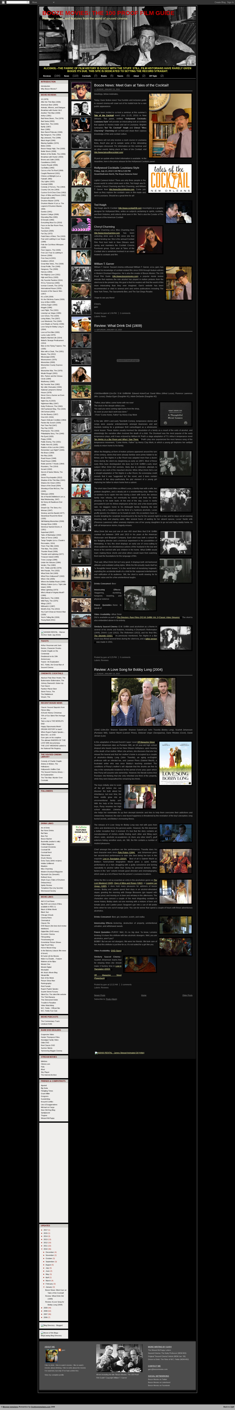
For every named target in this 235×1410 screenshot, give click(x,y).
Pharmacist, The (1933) (50, 431)
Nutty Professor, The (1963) (52, 406)
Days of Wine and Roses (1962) (53, 195)
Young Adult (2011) (48, 620)
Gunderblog (45, 1099)
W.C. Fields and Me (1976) (51, 568)
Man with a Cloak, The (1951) (52, 351)
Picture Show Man (48, 981)
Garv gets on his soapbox (51, 737)
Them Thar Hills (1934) (50, 546)
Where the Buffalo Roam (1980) (53, 582)
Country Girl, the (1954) (50, 190)
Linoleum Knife (46, 1024)
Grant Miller (45, 1094)
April (47, 1277)
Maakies (44, 866)
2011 (46, 1246)
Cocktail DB (45, 850)
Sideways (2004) (47, 494)
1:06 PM (113, 313)
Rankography (46, 983)
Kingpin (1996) (46, 307)
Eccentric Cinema (48, 934)
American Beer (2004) (49, 105)
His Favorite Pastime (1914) (52, 280)
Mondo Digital (46, 967)
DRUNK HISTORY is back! (51, 729)
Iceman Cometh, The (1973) (52, 286)
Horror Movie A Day (48, 948)
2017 (46, 1230)
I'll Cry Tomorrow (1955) (50, 283)
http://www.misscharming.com (107, 233)
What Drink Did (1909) (49, 573)
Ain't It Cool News (48, 901)
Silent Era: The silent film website (53, 994)
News (66, 76)
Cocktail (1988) (47, 184)
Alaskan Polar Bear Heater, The (53, 678)
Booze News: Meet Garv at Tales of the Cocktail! (131, 85)
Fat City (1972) (47, 233)
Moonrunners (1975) (49, 360)
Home (143, 995)
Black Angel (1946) (48, 140)
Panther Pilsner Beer (49, 689)
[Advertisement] (81, 677)
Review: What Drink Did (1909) (118, 326)
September (50, 1262)
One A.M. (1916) (47, 417)
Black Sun (45, 912)
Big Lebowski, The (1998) (51, 138)
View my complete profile (54, 1375)
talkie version (151, 639)
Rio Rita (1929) (47, 456)
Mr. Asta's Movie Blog (49, 972)
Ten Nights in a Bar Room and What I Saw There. (116, 439)
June (48, 1271)
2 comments (125, 313)
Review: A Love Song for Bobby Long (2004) (128, 670)
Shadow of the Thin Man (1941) (53, 480)
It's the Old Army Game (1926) (53, 299)
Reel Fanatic (46, 986)
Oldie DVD (45, 1043)
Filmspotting (45, 937)
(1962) (128, 883)
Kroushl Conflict (47, 1102)
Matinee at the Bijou (48, 961)
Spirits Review (46, 885)
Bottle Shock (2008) (48, 151)
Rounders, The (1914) (49, 466)
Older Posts (187, 995)
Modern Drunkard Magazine (52, 872)
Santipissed (45, 1113)
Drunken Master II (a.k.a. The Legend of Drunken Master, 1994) (52, 206)
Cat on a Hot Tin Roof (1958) (52, 170)
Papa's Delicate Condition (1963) (53, 420)
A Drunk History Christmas (51, 713)
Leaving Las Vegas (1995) (51, 313)
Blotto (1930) (46, 146)
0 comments (125, 657)
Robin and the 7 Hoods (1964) (52, 464)
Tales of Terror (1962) (49, 538)
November (50, 1255)
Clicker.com (45, 1064)
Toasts (120, 76)
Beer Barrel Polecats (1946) (52, 132)
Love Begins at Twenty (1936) (52, 324)
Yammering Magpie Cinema (51, 1051)
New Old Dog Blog (48, 1110)
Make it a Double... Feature (51, 959)
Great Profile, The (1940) (50, 266)
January (49, 1287)
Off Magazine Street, (146, 742)
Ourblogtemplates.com (41, 1407)
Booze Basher (46, 839)
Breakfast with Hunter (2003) (52, 157)
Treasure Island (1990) (50, 557)
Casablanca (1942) (48, 162)
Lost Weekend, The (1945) (51, 321)
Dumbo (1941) (46, 212)
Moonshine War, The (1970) (52, 371)
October (49, 1258)
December (50, 1252)
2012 (46, 1243)
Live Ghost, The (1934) (50, 316)
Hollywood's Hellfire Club (50, 769)
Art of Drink (45, 828)
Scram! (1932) (46, 469)
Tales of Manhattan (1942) (51, 535)
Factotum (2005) (47, 231)
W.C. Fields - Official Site (50, 1008)
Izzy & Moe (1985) (48, 302)
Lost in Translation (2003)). (115, 859)
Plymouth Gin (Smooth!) (50, 874)
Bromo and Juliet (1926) (50, 160)
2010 (46, 1249)
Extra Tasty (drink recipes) (51, 861)
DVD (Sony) (116, 951)
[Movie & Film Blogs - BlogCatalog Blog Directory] (54, 1336)
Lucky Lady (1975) (48, 335)
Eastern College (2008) (50, 214)
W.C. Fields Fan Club (49, 1011)
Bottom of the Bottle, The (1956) (53, 154)
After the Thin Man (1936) (51, 102)
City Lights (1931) (48, 181)
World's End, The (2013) (50, 609)
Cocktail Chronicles (48, 847)
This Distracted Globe (49, 1000)
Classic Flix (45, 923)
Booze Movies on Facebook (159, 1385)
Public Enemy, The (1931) (51, 442)
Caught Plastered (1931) (50, 173)
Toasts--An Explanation (50, 662)
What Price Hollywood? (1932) (52, 576)
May (48, 1274)
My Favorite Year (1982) (50, 384)
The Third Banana (48, 997)
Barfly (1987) (46, 127)
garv (63, 1350)
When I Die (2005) (48, 579)
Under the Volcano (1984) (51, 562)
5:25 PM (113, 657)
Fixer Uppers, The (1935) (51, 250)
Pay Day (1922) (47, 428)
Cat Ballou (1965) (47, 168)
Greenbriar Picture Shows (51, 942)
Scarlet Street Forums (49, 992)
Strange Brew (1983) (49, 524)
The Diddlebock (47, 694)
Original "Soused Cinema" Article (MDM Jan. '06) (167, 1356)
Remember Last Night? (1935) (52, 450)
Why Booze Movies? (49, 89)
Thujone (44, 1115)
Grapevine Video (47, 1034)
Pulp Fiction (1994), (126, 852)
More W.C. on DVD (48, 735)
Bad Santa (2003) (48, 121)
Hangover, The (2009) (49, 269)
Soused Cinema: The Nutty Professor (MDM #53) (167, 1353)
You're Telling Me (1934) (50, 617)
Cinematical (45, 920)
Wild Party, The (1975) (49, 601)
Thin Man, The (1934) (49, 549)
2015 (46, 1233)
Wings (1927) (46, 603)
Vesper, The (45, 697)
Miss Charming (47, 869)
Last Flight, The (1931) (50, 310)
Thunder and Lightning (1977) (52, 554)
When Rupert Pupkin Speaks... (53, 732)
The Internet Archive (49, 1075)
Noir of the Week (47, 978)
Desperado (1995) (48, 198)
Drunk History (46, 858)
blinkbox (44, 1061)
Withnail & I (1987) (48, 606)
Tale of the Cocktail (104, 115)
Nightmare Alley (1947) (50, 403)
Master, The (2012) (48, 354)
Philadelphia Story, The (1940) (52, 433)
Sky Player (45, 1072)
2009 (46, 1308)
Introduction (45, 86)
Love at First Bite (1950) (50, 332)
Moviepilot (45, 970)
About (136, 76)
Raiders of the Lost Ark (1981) (52, 447)
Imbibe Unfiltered (47, 863)
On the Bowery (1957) (49, 414)
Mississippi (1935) (48, 357)
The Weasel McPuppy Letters (159, 1350)
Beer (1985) (45, 129)
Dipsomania (45, 855)
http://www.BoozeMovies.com (121, 189)
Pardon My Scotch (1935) (51, 423)
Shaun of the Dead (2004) (51, 486)
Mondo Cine (45, 964)
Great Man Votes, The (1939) (52, 264)
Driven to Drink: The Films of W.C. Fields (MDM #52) (168, 1359)
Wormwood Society (48, 891)
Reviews (47, 76)
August (48, 1265)
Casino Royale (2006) (49, 165)
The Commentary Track (50, 1021)
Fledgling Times (47, 1091)
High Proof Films (47, 945)
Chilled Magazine (47, 844)
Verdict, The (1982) (48, 565)
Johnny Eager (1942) (49, 305)
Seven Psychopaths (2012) (51, 477)
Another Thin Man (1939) (50, 113)
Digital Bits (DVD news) (50, 931)
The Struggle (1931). (103, 636)
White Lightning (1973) (49, 590)
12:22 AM (114, 985)
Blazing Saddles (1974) (50, 143)
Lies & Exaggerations (49, 1105)
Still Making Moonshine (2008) (52, 521)
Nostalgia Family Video (50, 1040)
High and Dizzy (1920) (49, 277)
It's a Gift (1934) (47, 297)
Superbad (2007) (47, 532)
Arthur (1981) (46, 116)
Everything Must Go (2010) (51, 222)
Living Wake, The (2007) (50, 318)
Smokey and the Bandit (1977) (52, 513)
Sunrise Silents (46, 1048)
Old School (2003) (48, 412)
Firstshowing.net (47, 940)
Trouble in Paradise (48, 1003)
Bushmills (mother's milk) (50, 841)
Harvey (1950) (46, 272)
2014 (46, 1236)
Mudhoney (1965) (48, 381)
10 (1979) (44, 99)
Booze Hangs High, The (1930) (53, 149)
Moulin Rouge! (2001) (49, 373)
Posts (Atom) (111, 999)
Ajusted (44, 1085)
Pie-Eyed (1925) (47, 436)
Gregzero (44, 1096)
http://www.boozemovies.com (125, 276)
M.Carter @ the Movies (50, 956)
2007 (46, 1314)
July (47, 1268)
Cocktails (86, 76)
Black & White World (49, 909)
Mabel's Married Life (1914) (51, 338)
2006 (46, 1317)
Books (104, 76)
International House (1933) (51, 288)
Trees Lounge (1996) (49, 560)
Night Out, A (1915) (48, 401)
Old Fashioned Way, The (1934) (53, 409)
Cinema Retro (46, 918)
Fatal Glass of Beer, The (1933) (53, 236)
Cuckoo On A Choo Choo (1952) (53, 192)
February (49, 1284)
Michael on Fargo (47, 1107)
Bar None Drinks (47, 830)
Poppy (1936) (46, 439)
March (48, 1281)
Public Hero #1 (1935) (49, 445)
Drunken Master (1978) (50, 201)
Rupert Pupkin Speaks (49, 989)
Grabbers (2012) (47, 261)
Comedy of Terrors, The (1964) (53, 187)
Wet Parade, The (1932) (50, 571)
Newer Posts (99, 995)
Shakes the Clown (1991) (51, 483)
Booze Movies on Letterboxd (159, 1382)
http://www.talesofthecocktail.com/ (108, 152)
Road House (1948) (48, 458)
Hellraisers (45, 767)
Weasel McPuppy (48, 1118)
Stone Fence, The (48, 691)
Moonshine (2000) (48, 362)
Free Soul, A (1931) (48, 258)
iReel (43, 1069)
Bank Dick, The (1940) (50, 124)
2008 (46, 1311)
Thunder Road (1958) (49, 551)
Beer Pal (44, 836)
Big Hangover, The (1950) (51, 135)
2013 (46, 1239)
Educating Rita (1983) (49, 217)
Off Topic (153, 76)
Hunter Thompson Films (50, 1037)
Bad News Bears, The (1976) (52, 118)
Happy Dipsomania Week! (51, 726)
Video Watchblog (47, 1005)
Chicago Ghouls (47, 915)
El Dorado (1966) (47, 220)
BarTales (44, 833)
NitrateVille (45, 975)
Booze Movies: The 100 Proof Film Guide (108, 13)
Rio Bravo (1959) (47, 453)
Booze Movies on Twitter (157, 1379)
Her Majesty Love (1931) (50, 275)
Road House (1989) (48, 461)
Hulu (42, 1067)
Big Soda (44, 1088)
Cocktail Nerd (46, 852)
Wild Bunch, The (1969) (50, 598)
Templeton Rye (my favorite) (52, 888)
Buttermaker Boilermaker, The (52, 680)
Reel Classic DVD (48, 1045)
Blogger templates (10, 1407)
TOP (232, 1407)
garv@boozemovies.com (158, 1369)
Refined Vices (46, 877)
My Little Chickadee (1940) (51, 387)
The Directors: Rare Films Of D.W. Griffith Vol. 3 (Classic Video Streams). (148, 617)
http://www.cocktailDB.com (130, 208)
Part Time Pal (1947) (49, 425)
